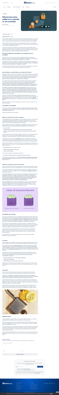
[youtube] (52, 383)
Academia (17, 384)
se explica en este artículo (14, 249)
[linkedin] (50, 383)
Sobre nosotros (18, 388)
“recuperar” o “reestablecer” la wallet (29, 170)
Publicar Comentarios (20, 354)
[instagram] (47, 383)
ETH (20, 135)
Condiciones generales (33, 388)
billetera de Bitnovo (18, 245)
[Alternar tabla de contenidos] (12, 34)
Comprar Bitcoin (18, 383)
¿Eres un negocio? (19, 386)
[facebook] (45, 383)
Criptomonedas (5, 13)
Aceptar (51, 393)
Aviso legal (32, 383)
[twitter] (54, 383)
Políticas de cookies (33, 386)
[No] (57, 393)
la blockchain (18, 138)
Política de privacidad (33, 384)
